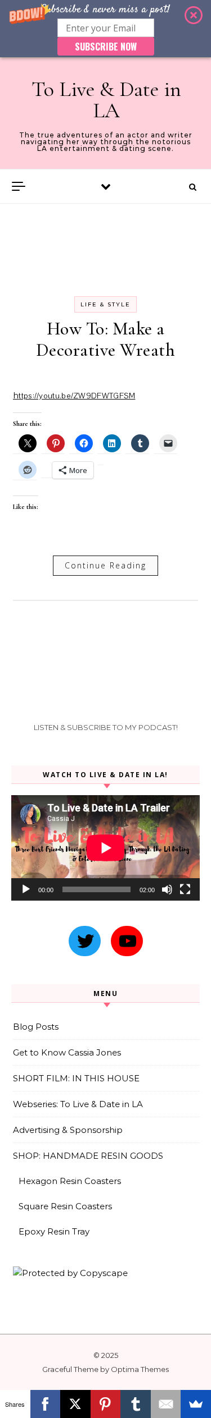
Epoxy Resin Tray (54, 1231)
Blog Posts (36, 1026)
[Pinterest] (106, 1404)
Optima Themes (140, 1369)
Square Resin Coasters (65, 1206)
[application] (105, 848)
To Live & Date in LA (106, 99)
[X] (75, 1404)
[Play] (26, 889)
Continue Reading (105, 565)
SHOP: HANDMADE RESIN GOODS (88, 1155)
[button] (105, 28)
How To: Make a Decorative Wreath (106, 339)
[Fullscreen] (185, 889)
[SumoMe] (196, 1404)
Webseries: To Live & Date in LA (78, 1104)
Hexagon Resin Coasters (70, 1181)
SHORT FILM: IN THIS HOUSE (76, 1078)
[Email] (166, 1404)
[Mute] (167, 889)
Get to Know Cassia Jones (67, 1052)
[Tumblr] (135, 1404)
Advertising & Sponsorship (68, 1130)
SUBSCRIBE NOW (106, 46)
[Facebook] (45, 1404)
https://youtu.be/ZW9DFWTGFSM (74, 396)
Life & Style (105, 304)
